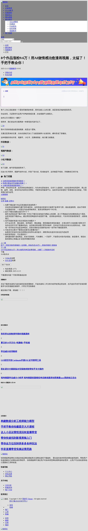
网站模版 (8, 17)
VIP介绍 (8, 485)
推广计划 (8, 490)
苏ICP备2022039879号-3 (18, 501)
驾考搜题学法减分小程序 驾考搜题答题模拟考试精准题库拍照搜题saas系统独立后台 (38, 378)
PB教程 (12, 24)
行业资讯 (12, 26)
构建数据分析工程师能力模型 (17, 421)
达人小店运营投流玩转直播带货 (19, 432)
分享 (2, 201)
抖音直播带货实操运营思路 (16, 449)
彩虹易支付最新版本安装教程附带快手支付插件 (22, 369)
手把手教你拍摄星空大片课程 (17, 426)
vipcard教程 (13, 22)
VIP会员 (8, 258)
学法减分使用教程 (9, 351)
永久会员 (8, 260)
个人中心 (8, 471)
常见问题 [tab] (8, 75)
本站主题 (8, 474)
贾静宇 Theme (27, 499)
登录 (2, 37)
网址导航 (8, 476)
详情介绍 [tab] (8, 72)
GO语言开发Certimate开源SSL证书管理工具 (21, 360)
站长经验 (12, 28)
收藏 (6, 201)
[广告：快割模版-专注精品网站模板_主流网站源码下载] (44, 87)
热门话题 (8, 33)
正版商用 (8, 8)
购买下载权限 (6, 265)
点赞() (11, 201)
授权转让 (8, 15)
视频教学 (12, 31)
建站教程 (8, 19)
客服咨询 (8, 487)
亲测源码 (8, 13)
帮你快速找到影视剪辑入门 (16, 437)
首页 (7, 6)
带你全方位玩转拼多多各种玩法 (19, 443)
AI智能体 (4, 194)
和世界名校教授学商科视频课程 (15, 334)
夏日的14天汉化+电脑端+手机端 (15, 343)
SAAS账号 (9, 10)
